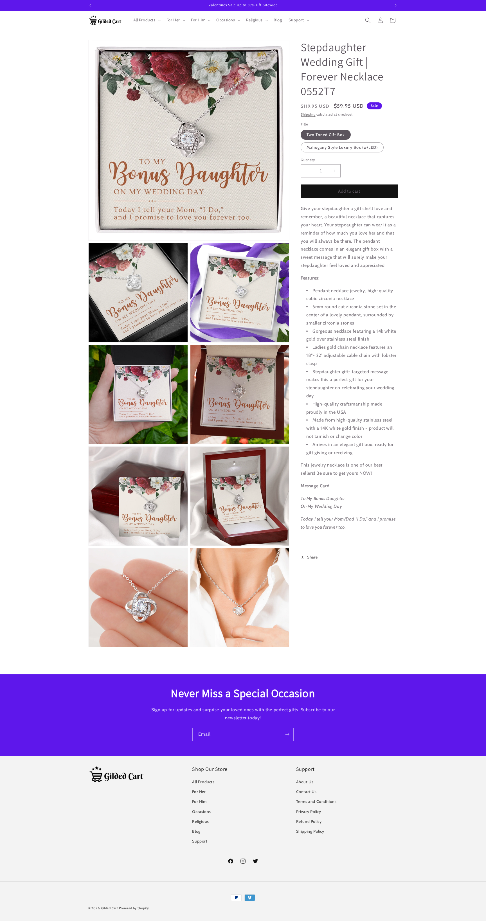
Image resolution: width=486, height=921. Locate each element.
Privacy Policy (308, 811)
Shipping (308, 114)
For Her (199, 791)
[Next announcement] (396, 5)
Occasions (201, 811)
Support (199, 841)
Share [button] (312, 557)
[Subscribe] (287, 734)
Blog (196, 831)
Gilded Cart (109, 908)
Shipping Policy (310, 831)
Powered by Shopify (134, 908)
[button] (146, 20)
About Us (305, 781)
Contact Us (306, 791)
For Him (199, 801)
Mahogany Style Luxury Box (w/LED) (342, 147)
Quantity (308, 159)
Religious (200, 821)
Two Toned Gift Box (326, 134)
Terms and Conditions (316, 801)
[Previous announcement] (90, 5)
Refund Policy (309, 821)
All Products (203, 781)
